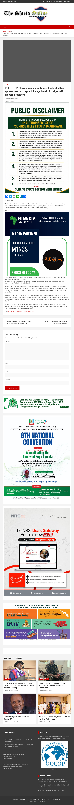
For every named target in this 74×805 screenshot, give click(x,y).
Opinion (46, 679)
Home (44, 1)
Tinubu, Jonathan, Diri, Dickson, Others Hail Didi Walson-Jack (54, 718)
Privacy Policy (67, 1)
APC (9, 311)
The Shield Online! (28, 799)
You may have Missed (13, 658)
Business (7, 679)
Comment (8, 341)
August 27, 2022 (9, 98)
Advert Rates (59, 1)
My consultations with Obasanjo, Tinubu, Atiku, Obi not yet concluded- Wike (19, 322)
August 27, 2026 (8, 690)
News (6, 85)
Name (7, 363)
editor (17, 98)
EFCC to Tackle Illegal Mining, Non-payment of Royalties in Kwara (54, 322)
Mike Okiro (31, 311)
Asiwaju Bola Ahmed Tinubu (19, 311)
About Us (51, 1)
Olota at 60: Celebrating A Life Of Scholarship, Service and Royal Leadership (52, 685)
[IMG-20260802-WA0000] (37, 213)
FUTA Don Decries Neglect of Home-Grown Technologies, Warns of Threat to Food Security (19, 685)
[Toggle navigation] (5, 27)
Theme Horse (56, 799)
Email (7, 371)
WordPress (43, 802)
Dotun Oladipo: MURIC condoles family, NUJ (51, 790)
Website (7, 379)
